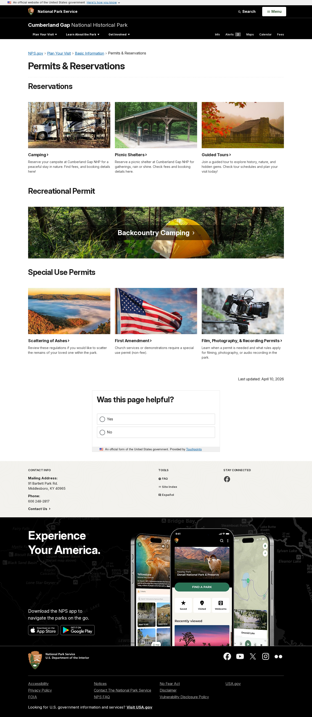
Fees (280, 34)
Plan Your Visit (43, 34)
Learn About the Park (81, 34)
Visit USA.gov (139, 707)
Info (217, 34)
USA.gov (233, 683)
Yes (110, 419)
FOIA (32, 697)
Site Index (169, 487)
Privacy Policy (40, 690)
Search (248, 11)
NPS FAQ (102, 697)
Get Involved (117, 34)
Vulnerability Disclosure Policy (184, 697)
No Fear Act (170, 683)
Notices (100, 683)
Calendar (265, 34)
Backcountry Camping (154, 232)
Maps (250, 34)
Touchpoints (194, 449)
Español (167, 495)
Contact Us (38, 509)
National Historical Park (77, 25)
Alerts (232, 34)
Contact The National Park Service (122, 690)
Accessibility (38, 683)
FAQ (164, 478)
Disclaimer (168, 690)
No (109, 432)
